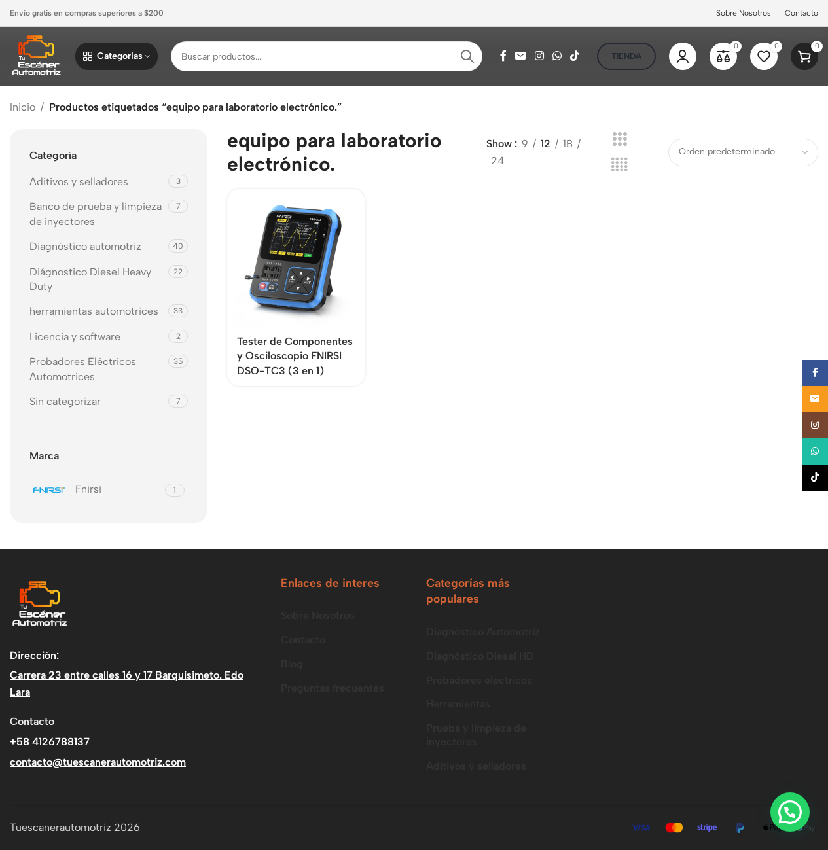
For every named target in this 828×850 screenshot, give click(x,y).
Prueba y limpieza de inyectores (476, 735)
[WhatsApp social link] (557, 56)
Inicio (22, 107)
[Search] (467, 56)
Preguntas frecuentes (332, 688)
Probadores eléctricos (479, 680)
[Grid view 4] (619, 165)
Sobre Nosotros (318, 615)
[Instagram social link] (539, 56)
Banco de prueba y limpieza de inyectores (95, 213)
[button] (790, 812)
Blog (292, 664)
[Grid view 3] (619, 139)
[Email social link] (520, 56)
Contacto (303, 639)
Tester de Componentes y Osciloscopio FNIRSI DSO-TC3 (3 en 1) (295, 356)
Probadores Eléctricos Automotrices (82, 368)
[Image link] (39, 603)
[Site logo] (36, 55)
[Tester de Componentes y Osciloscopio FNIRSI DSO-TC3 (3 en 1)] (296, 258)
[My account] (682, 56)
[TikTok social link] (575, 56)
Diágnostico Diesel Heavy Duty (90, 279)
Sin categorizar (65, 401)
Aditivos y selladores (78, 181)
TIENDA (626, 56)
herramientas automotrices (93, 311)
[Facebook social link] (503, 56)
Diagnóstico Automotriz (483, 632)
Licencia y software (74, 336)
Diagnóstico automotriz (86, 246)
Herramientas (458, 704)
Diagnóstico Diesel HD (480, 656)
